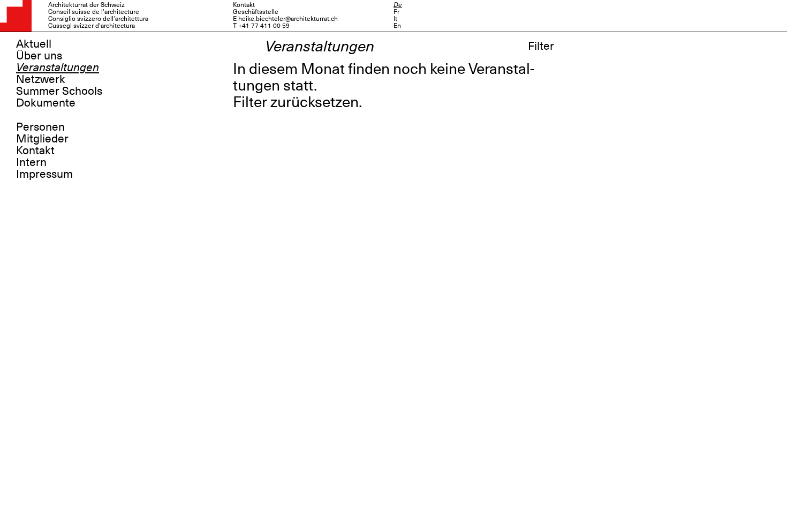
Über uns (39, 56)
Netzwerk (40, 79)
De (398, 5)
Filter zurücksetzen (296, 102)
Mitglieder (42, 139)
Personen (40, 127)
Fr (396, 11)
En (397, 25)
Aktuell (33, 44)
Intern (31, 162)
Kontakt (35, 150)
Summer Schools (59, 91)
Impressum (44, 174)
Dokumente (45, 103)
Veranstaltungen (57, 67)
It (395, 18)
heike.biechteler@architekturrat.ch (288, 18)
